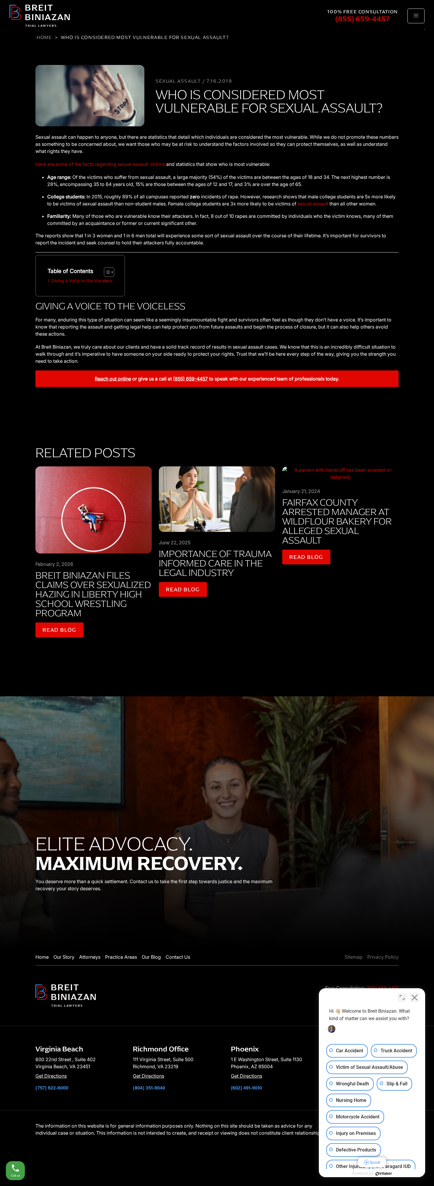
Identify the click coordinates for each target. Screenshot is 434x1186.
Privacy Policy (383, 957)
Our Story (63, 957)
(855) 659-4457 (362, 18)
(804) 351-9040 (149, 1087)
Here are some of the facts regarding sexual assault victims (100, 164)
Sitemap (354, 957)
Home (44, 37)
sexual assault (313, 204)
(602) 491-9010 (246, 1087)
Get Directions (51, 1076)
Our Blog (151, 957)
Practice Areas (121, 957)
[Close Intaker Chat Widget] (414, 997)
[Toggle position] (402, 997)
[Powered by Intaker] (384, 1173)
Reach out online (113, 379)
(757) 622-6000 (51, 1087)
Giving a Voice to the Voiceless (82, 280)
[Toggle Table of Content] (106, 272)
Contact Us (178, 957)
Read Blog (59, 630)
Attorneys (89, 957)
